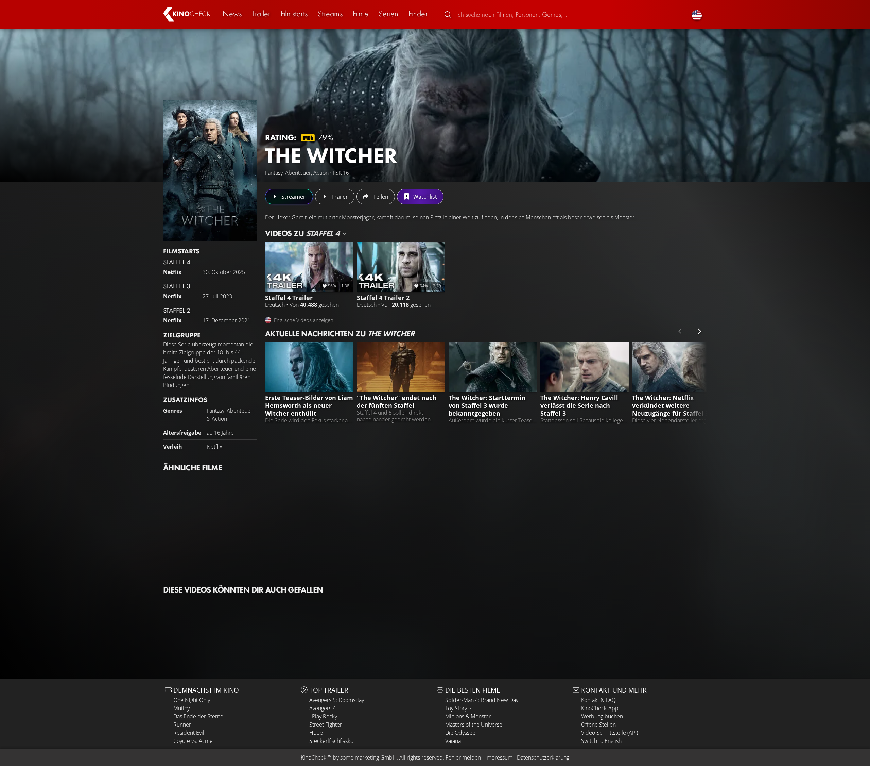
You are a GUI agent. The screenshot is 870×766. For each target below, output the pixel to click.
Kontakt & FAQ (598, 700)
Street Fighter (325, 724)
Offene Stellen (598, 724)
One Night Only (191, 700)
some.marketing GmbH (368, 757)
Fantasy (215, 410)
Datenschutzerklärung (543, 757)
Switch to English (601, 740)
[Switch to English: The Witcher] (696, 14)
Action (219, 418)
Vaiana (453, 740)
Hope (316, 732)
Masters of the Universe (473, 724)
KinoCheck (313, 757)
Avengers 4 (322, 708)
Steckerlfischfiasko (331, 740)
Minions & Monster (468, 716)
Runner (182, 724)
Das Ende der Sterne (198, 716)
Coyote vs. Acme (193, 740)
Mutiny (181, 708)
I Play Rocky (323, 716)
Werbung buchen (602, 716)
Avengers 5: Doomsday (336, 700)
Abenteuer (240, 410)
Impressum (498, 757)
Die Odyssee (460, 732)
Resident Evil (188, 732)
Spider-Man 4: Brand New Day (481, 700)
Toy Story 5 (458, 708)
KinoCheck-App (600, 708)
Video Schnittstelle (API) (609, 732)
